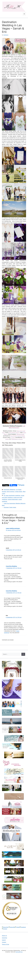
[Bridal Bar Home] (14, 846)
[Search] (23, 654)
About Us (4, 935)
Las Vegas (18, 489)
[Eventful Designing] (14, 863)
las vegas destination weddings (12, 495)
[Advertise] (14, 820)
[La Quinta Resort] (11, 814)
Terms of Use (5, 944)
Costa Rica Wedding (11, 566)
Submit (4, 940)
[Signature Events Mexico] (14, 738)
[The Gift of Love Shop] (14, 871)
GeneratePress (19, 952)
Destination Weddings (9, 489)
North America (10, 491)
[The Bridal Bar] (11, 804)
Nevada (4, 491)
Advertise (4, 937)
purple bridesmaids (13, 499)
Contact (4, 942)
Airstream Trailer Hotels (10, 507)
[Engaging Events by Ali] (14, 879)
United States (18, 491)
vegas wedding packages (13, 528)
